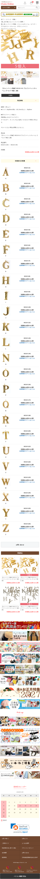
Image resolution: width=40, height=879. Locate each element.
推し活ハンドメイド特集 (8, 24)
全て (2, 19)
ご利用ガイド (5, 843)
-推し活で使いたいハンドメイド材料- (12, 22)
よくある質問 (25, 843)
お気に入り (25, 838)
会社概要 (4, 852)
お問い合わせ (20, 545)
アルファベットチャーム (8, 29)
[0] (31, 3)
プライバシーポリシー (28, 848)
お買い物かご (5, 838)
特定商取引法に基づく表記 (9, 848)
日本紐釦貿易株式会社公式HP (30, 857)
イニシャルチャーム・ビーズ (26, 24)
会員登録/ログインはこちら (27, 172)
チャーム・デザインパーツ (18, 26)
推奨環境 (4, 857)
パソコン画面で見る (20, 876)
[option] (20, 49)
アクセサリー (5, 26)
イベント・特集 (10, 19)
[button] (20, 828)
